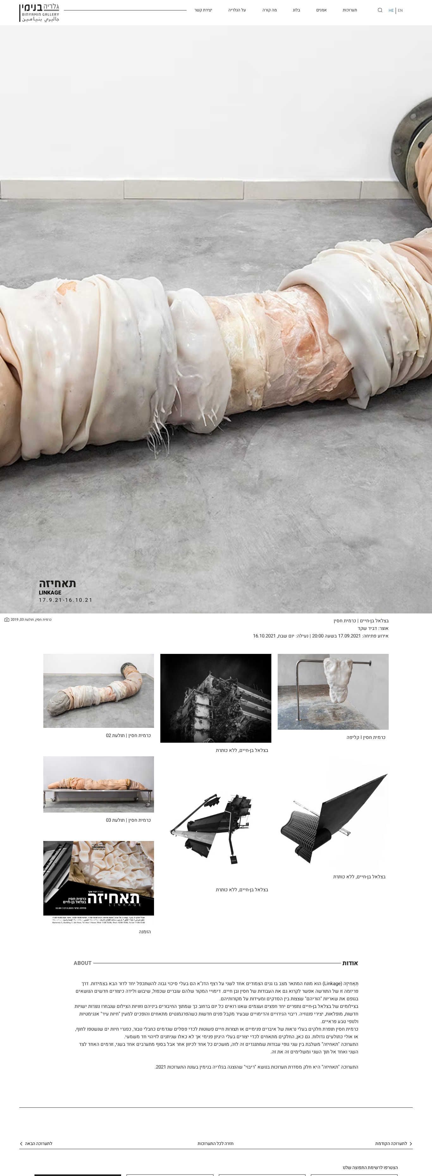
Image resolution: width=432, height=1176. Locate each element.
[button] (269, 10)
